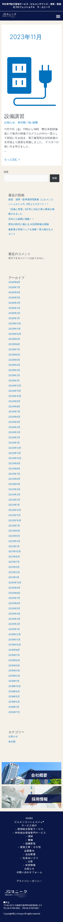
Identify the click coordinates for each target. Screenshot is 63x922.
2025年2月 (14, 375)
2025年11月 (14, 328)
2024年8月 (14, 406)
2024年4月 (14, 427)
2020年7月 (14, 598)
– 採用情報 (29, 865)
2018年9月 (14, 691)
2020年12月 (14, 582)
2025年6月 (14, 354)
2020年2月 (14, 624)
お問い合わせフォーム (29, 872)
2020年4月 (14, 613)
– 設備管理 (29, 843)
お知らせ (9, 122)
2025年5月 (14, 359)
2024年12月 (14, 385)
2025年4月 (14, 365)
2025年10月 (14, 334)
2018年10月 (14, 686)
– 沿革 (29, 861)
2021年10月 (14, 551)
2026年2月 (14, 313)
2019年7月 (14, 655)
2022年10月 (14, 520)
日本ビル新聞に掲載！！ (21, 219)
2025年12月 (14, 323)
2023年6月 (14, 478)
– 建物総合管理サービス (29, 829)
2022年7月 (14, 525)
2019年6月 (14, 660)
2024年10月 (14, 396)
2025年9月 (14, 339)
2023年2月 (14, 499)
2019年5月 (14, 665)
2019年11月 (14, 639)
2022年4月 (14, 541)
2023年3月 (14, 494)
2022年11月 (14, 515)
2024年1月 (14, 442)
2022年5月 (14, 536)
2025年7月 (14, 349)
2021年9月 (14, 556)
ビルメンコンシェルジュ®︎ (29, 822)
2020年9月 (14, 587)
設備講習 (14, 116)
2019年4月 (14, 670)
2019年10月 (14, 644)
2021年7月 (14, 561)
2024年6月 (14, 416)
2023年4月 (14, 489)
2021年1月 (13, 577)
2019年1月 (13, 681)
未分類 (22, 122)
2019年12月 (14, 634)
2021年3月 (14, 572)
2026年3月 (14, 308)
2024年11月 (14, 390)
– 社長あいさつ (29, 858)
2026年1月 (14, 318)
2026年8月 (14, 282)
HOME (29, 818)
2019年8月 (14, 649)
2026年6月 (14, 292)
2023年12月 (14, 448)
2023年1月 (14, 504)
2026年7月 (14, 287)
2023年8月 (14, 468)
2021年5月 (14, 567)
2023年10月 (14, 458)
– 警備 (29, 840)
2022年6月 (14, 530)
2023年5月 (14, 484)
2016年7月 (14, 712)
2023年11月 (14, 453)
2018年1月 (13, 707)
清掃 (52, 4)
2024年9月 (14, 401)
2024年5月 (14, 422)
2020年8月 (14, 593)
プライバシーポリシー (29, 881)
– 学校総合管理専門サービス (29, 832)
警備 (59, 4)
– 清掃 (29, 836)
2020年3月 (14, 619)
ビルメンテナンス (39, 4)
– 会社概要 (29, 854)
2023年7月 (14, 473)
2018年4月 (14, 701)
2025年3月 (14, 370)
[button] (58, 16)
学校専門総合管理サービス (15, 4)
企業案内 (29, 850)
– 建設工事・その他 (29, 847)
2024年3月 (14, 432)
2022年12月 (14, 510)
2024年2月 (14, 437)
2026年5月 (14, 297)
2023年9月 (14, 463)
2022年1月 (14, 546)
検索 (6, 171)
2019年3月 (14, 675)
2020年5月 (14, 608)
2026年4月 (14, 302)
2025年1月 (14, 380)
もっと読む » (12, 159)
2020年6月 (14, 603)
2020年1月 (14, 629)
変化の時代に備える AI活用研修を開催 (28, 224)
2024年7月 (14, 411)
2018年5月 (14, 696)
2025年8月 (14, 344)
